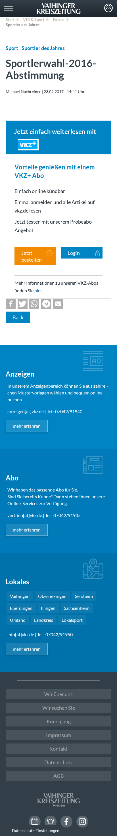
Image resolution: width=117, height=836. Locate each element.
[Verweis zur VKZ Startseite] (58, 8)
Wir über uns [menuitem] (58, 694)
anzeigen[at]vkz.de (25, 411)
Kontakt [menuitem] (58, 748)
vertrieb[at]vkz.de (24, 515)
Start (10, 19)
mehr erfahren (27, 425)
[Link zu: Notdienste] (51, 821)
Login (108, 8)
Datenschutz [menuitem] (58, 762)
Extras (58, 19)
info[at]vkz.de (20, 634)
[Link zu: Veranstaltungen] (35, 821)
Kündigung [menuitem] (59, 721)
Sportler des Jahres (22, 24)
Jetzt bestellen (31, 256)
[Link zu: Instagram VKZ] (82, 821)
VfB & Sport (33, 19)
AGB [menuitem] (58, 776)
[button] (11, 304)
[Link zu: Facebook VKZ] (66, 821)
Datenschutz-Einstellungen (35, 830)
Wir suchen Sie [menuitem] (58, 708)
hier (38, 290)
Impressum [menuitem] (58, 735)
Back (17, 317)
